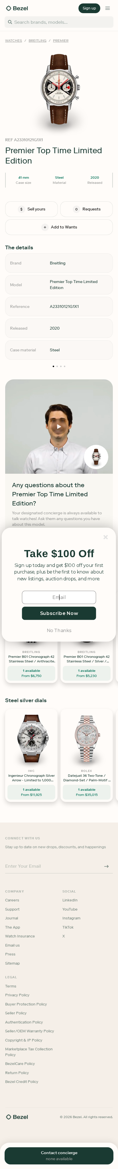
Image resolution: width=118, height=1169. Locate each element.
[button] (59, 554)
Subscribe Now (59, 613)
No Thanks (59, 630)
